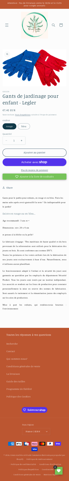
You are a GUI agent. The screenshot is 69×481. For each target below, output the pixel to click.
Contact (10, 351)
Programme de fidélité (19, 389)
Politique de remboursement (39, 459)
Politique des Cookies (18, 396)
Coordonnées (48, 469)
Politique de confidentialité (23, 464)
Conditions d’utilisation (50, 464)
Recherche (12, 343)
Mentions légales (51, 474)
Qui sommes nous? (16, 358)
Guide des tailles (15, 381)
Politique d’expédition (28, 469)
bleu (23, 126)
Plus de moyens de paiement (34, 170)
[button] (6, 25)
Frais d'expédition (22, 115)
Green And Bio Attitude (20, 455)
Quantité (7, 134)
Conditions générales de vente (23, 366)
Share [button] (9, 187)
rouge (9, 126)
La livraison (13, 373)
